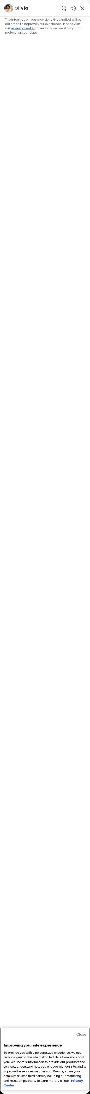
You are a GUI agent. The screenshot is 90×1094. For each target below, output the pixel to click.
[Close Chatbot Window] (82, 8)
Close (81, 1034)
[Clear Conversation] (63, 8)
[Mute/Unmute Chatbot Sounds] (73, 8)
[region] (45, 545)
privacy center (23, 28)
